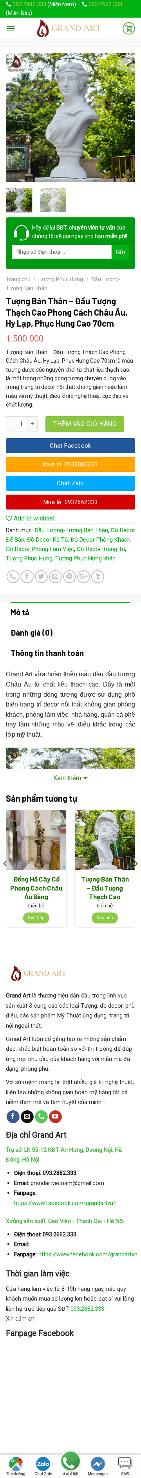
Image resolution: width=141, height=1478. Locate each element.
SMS (125, 1474)
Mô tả (20, 612)
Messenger (98, 1474)
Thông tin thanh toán (47, 653)
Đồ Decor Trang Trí (101, 549)
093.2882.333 (29, 4)
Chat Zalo (43, 1474)
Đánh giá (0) (31, 632)
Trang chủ (18, 279)
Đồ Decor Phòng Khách (100, 539)
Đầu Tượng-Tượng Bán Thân (71, 530)
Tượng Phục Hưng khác (85, 558)
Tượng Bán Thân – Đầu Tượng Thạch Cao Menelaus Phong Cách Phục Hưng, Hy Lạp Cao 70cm (105, 888)
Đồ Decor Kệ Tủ (47, 539)
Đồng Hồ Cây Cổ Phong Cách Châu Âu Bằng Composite (36, 888)
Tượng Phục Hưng (60, 279)
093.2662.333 (105, 4)
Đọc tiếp (36, 917)
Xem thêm (67, 778)
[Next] (123, 117)
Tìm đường (15, 1474)
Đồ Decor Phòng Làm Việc (40, 549)
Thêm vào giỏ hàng (84, 424)
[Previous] (18, 117)
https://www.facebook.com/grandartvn (87, 1254)
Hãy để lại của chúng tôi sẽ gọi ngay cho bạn (79, 231)
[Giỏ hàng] (129, 28)
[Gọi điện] (70, 1462)
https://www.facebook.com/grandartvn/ (65, 1203)
